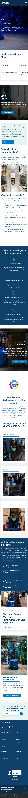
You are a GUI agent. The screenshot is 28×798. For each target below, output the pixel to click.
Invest (17, 758)
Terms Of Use (4, 787)
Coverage (3, 742)
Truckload (18, 742)
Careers (17, 755)
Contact (18, 765)
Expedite (18, 739)
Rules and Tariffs (5, 761)
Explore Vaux (7, 142)
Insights (3, 746)
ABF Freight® (19, 735)
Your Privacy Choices (8, 789)
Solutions (3, 735)
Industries (3, 739)
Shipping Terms (4, 758)
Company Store (19, 761)
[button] (14, 449)
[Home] (5, 3)
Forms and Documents (6, 755)
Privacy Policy (11, 787)
